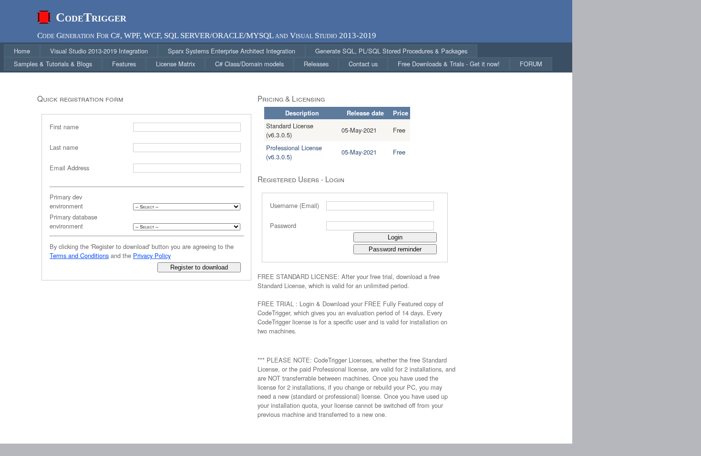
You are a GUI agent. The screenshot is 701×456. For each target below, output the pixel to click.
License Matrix (175, 63)
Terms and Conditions (79, 255)
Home (22, 50)
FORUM (531, 63)
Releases (316, 63)
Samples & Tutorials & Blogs (53, 63)
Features (124, 63)
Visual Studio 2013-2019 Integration (99, 50)
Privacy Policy (152, 255)
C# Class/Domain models (249, 63)
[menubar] (288, 57)
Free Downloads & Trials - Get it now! (449, 63)
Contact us (363, 63)
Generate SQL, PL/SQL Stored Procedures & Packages (391, 50)
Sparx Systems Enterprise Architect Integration (231, 50)
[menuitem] (22, 50)
